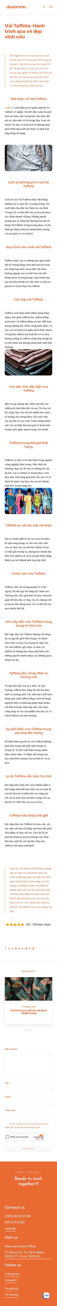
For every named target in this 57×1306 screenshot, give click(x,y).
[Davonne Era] (17, 7)
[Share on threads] (12, 948)
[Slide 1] (25, 1030)
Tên (7, 1083)
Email (8, 1096)
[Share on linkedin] (19, 948)
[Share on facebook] (5, 948)
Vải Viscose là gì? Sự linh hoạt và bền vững (28, 1012)
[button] (51, 7)
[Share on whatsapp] (22, 948)
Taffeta (9, 107)
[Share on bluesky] (26, 948)
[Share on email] (33, 948)
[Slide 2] (28, 1030)
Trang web (10, 1110)
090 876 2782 (15, 1222)
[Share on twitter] (8, 948)
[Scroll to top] (52, 1301)
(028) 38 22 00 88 (18, 1216)
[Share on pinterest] (15, 948)
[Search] (42, 7)
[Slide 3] (31, 1030)
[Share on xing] (29, 948)
